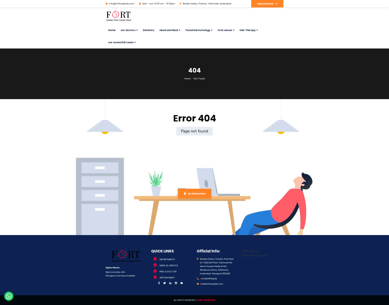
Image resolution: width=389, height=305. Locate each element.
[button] (8, 296)
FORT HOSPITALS (206, 300)
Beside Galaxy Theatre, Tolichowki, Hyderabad (207, 3)
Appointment (265, 3)
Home (187, 78)
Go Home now (196, 193)
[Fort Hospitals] (119, 16)
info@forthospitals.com (121, 3)
